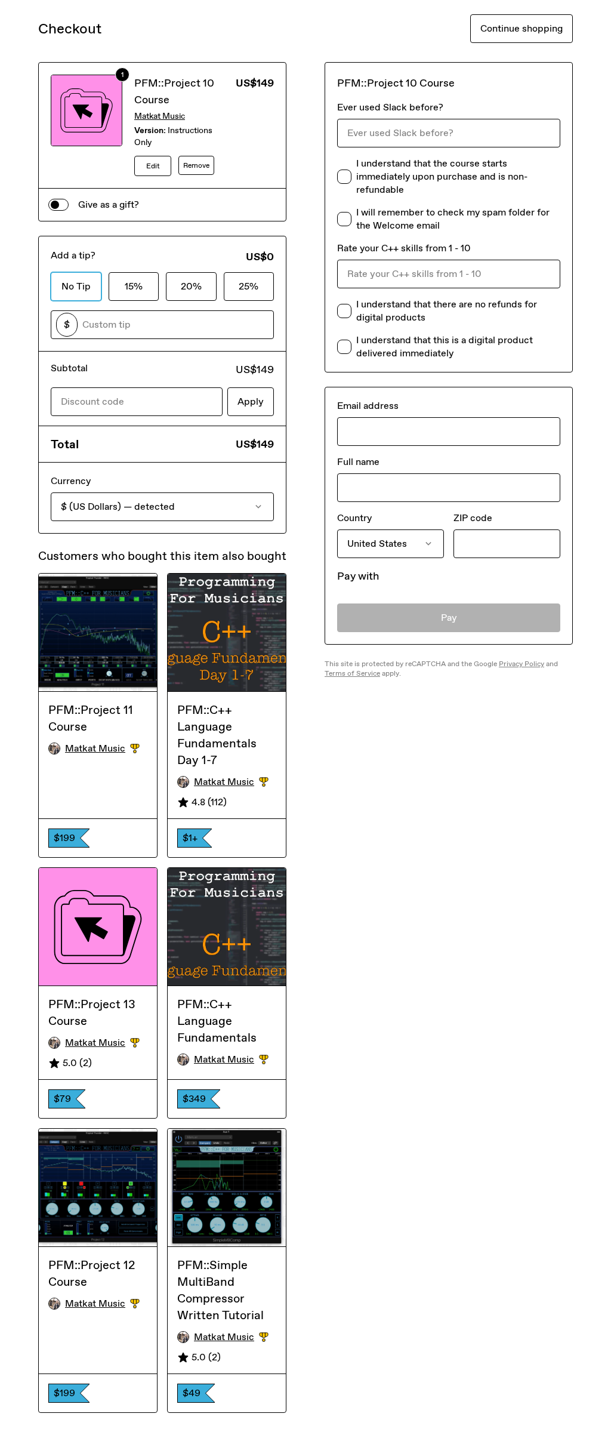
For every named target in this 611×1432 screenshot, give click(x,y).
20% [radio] (191, 286)
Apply (250, 401)
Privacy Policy (521, 664)
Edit (153, 166)
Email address (368, 405)
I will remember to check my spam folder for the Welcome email (453, 219)
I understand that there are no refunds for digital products (446, 310)
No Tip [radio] (76, 286)
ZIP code (472, 517)
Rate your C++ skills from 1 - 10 (404, 248)
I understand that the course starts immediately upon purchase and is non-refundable (441, 176)
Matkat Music (159, 116)
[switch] (58, 205)
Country (354, 517)
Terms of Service (352, 673)
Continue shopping (521, 28)
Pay (449, 617)
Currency (71, 480)
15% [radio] (134, 286)
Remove (196, 165)
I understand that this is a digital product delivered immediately (444, 346)
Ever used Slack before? (390, 107)
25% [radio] (248, 286)
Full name (358, 461)
